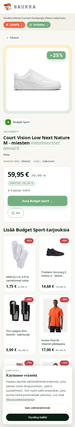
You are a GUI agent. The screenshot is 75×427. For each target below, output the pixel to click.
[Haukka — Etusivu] (19, 7)
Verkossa (40, 24)
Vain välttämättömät (37, 407)
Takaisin (14, 37)
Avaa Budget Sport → (37, 201)
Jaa (18, 213)
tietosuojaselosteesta (20, 399)
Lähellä (16, 24)
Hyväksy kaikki (37, 417)
